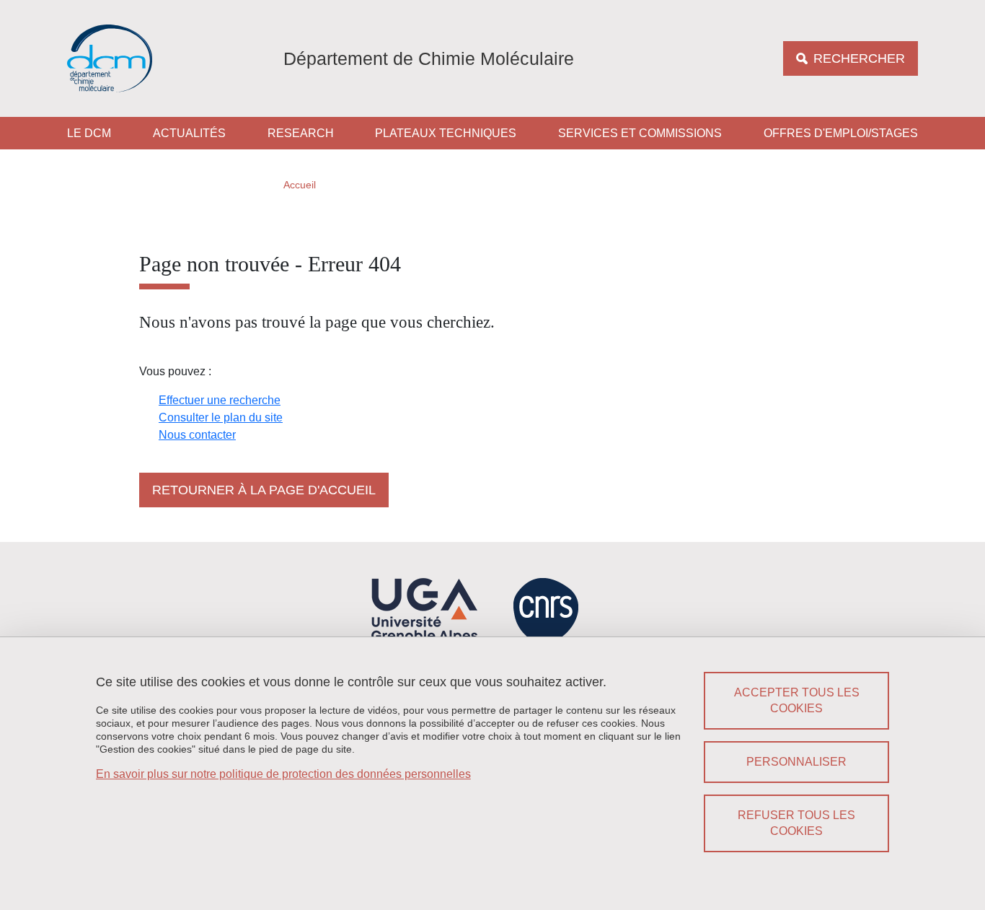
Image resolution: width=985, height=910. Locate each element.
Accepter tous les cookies (797, 700)
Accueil (299, 185)
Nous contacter (197, 435)
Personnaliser (796, 762)
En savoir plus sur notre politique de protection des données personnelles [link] (283, 774)
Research (301, 133)
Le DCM (89, 133)
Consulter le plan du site (221, 417)
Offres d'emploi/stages (841, 133)
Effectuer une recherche (220, 400)
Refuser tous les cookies (796, 823)
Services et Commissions (640, 133)
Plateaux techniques (445, 133)
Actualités (189, 133)
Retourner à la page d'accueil (264, 490)
